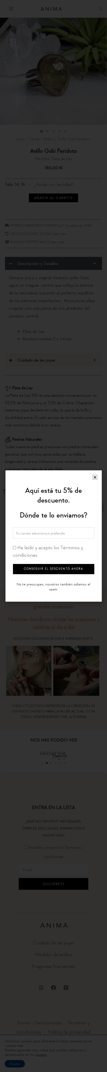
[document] (53, 536)
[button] (95, 477)
